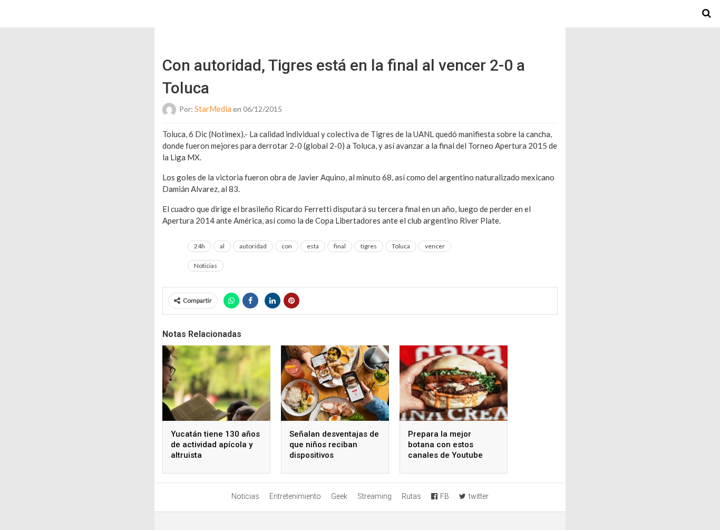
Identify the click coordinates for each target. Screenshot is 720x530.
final (340, 246)
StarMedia (212, 108)
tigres (369, 246)
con (286, 246)
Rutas (411, 496)
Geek (339, 496)
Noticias (205, 265)
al (222, 246)
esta (313, 246)
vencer (435, 246)
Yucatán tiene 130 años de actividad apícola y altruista (215, 444)
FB (444, 496)
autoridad (253, 246)
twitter (479, 496)
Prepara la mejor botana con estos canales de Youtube (445, 444)
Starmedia (360, 13)
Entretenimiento (295, 496)
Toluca (401, 246)
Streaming (374, 496)
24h (199, 246)
